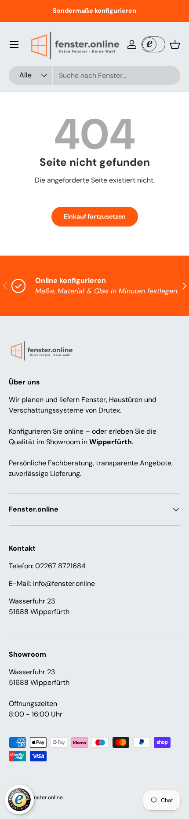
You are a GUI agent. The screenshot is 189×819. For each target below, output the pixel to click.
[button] (175, 44)
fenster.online (46, 797)
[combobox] (94, 75)
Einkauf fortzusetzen (95, 216)
